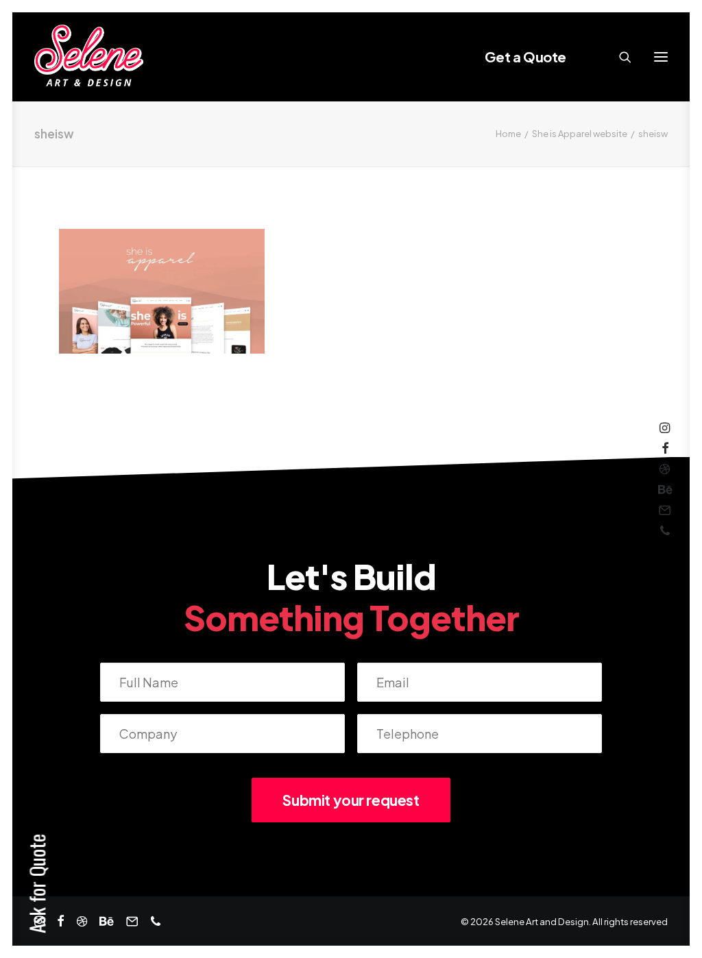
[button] (660, 56)
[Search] (619, 57)
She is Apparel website (579, 133)
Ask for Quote (36, 883)
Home (508, 133)
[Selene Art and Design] (88, 57)
